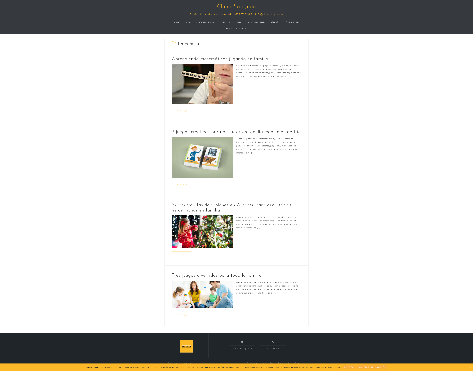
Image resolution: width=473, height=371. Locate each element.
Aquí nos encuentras (236, 28)
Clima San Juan (236, 7)
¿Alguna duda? (292, 22)
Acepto (349, 367)
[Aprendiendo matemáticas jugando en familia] (202, 84)
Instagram (186, 363)
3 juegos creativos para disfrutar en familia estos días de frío (236, 131)
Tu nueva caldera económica (199, 22)
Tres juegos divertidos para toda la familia (217, 275)
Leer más (181, 111)
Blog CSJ (275, 22)
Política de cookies (372, 367)
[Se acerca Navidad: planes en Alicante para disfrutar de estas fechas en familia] (202, 231)
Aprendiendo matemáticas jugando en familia (220, 59)
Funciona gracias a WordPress (261, 363)
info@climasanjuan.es (242, 348)
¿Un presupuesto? (256, 22)
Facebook (172, 363)
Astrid (287, 363)
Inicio (176, 22)
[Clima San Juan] (186, 346)
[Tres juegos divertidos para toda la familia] (202, 294)
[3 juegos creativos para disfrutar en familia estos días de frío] (202, 157)
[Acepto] (470, 367)
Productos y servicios (230, 22)
